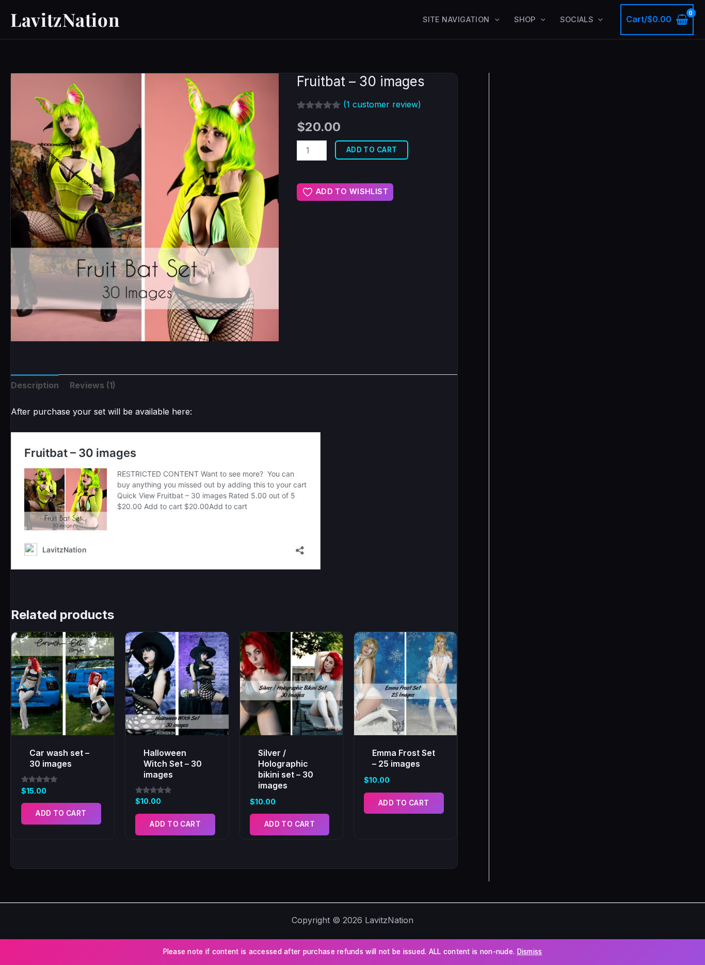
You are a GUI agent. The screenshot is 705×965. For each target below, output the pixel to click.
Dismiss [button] (529, 951)
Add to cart (371, 150)
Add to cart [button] (61, 813)
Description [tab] (35, 385)
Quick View (63, 725)
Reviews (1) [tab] (93, 385)
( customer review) (382, 104)
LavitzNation (64, 19)
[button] (495, 20)
